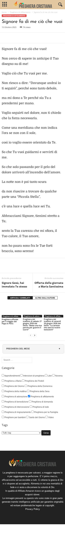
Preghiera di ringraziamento (17, 412)
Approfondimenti (12, 376)
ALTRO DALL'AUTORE (45, 297)
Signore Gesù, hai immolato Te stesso (14, 284)
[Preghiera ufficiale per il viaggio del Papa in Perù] (11, 310)
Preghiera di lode (40, 407)
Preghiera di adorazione (33, 316)
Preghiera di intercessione (16, 407)
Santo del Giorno (36, 417)
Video (51, 417)
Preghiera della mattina (15, 391)
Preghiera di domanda (42, 402)
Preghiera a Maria (12, 381)
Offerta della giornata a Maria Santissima (48, 284)
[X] (13, 37)
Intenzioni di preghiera (33, 376)
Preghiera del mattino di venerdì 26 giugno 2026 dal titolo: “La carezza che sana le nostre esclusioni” (52, 324)
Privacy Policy (32, 509)
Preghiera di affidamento (20, 12)
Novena (59, 376)
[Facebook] (5, 37)
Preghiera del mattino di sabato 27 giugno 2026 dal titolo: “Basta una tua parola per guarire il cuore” (32, 324)
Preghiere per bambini (15, 417)
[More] (45, 37)
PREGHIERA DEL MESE (18, 348)
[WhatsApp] (29, 37)
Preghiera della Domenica (39, 386)
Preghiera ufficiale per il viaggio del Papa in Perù (10, 321)
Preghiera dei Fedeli (34, 381)
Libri (49, 376)
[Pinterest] (21, 37)
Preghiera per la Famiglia (46, 412)
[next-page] (34, 335)
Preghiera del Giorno (14, 386)
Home (4, 12)
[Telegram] (37, 37)
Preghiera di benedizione (16, 402)
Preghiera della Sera (39, 391)
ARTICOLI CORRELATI (20, 297)
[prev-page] (30, 335)
